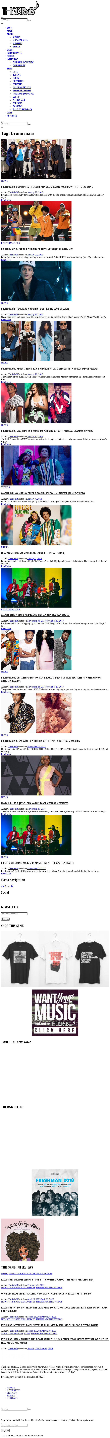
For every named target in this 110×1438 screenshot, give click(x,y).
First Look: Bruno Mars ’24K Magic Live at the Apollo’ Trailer (37, 863)
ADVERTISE (12, 115)
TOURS (16, 78)
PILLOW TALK (19, 100)
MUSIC (10, 34)
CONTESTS (17, 84)
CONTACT (12, 1398)
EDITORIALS (18, 81)
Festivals (19, 1333)
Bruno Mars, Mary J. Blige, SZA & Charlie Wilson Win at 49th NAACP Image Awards (50, 368)
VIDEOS (10, 49)
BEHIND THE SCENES (22, 90)
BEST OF (16, 46)
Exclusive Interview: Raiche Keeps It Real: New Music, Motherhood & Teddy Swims (49, 1325)
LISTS (15, 71)
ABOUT (11, 1387)
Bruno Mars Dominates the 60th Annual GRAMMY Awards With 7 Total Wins (47, 186)
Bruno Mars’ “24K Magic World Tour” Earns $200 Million (35, 308)
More (9, 68)
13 (12, 886)
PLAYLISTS (17, 43)
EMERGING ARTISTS (22, 87)
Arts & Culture (8, 1333)
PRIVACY (12, 1393)
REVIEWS (17, 74)
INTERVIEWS (12, 59)
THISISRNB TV (19, 65)
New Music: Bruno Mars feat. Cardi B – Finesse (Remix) (33, 553)
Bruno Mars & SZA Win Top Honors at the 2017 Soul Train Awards (40, 741)
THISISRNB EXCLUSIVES (23, 93)
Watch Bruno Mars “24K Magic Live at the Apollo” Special (35, 615)
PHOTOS (10, 56)
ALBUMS (16, 37)
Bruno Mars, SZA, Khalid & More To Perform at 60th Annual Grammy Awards (47, 430)
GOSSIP (16, 96)
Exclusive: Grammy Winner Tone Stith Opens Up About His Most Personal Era (47, 1279)
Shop (9, 27)
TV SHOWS (17, 106)
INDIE (9, 112)
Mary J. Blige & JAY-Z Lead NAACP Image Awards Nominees (34, 803)
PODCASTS (17, 103)
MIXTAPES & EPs (20, 40)
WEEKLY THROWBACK (22, 109)
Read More (6, 200)
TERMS (11, 1395)
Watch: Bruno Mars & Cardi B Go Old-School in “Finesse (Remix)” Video (43, 493)
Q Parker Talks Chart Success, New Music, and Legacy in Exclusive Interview (46, 1293)
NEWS (9, 30)
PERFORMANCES (14, 52)
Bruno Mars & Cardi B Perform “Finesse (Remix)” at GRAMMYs (37, 249)
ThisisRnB (13, 192)
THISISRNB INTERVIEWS (23, 62)
